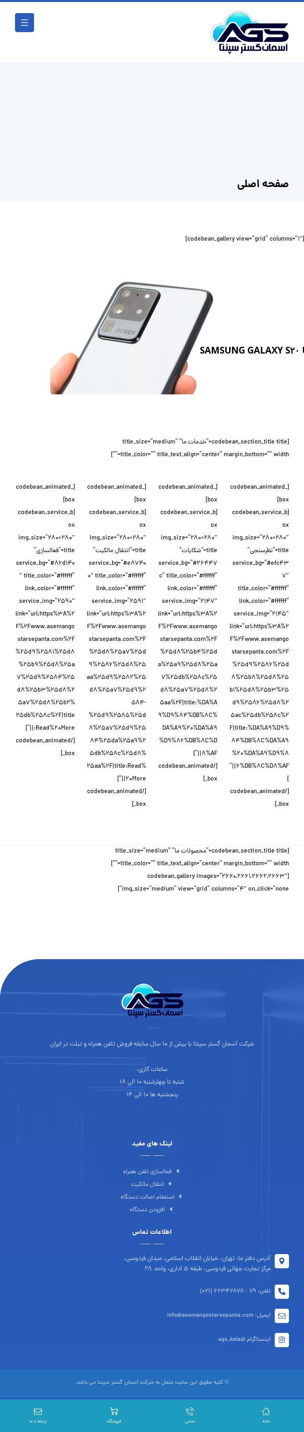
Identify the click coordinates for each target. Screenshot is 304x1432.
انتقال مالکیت (147, 1184)
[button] (24, 22)
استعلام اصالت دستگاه (148, 1197)
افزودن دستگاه (147, 1210)
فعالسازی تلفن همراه (147, 1172)
